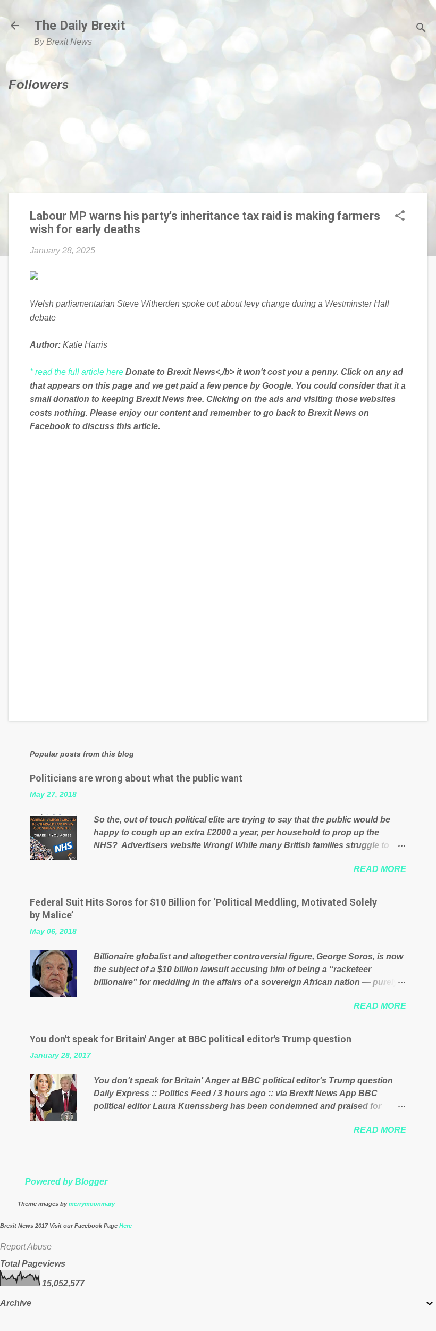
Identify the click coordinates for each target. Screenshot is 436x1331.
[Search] (421, 29)
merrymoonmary (92, 1204)
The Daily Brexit (79, 25)
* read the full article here (76, 371)
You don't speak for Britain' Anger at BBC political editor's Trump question (190, 1039)
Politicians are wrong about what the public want (136, 778)
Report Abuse (26, 1246)
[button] (399, 216)
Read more (380, 869)
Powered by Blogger (66, 1181)
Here (125, 1225)
